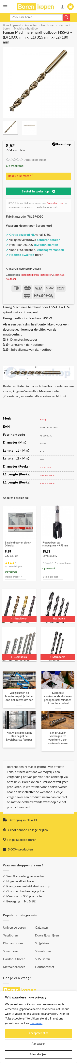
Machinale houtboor (26, 28)
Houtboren (47, 25)
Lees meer (36, 1023)
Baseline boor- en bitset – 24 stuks (18, 544)
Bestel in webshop (35, 191)
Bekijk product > (13, 577)
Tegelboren (10, 935)
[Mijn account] (62, 6)
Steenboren (43, 951)
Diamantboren (13, 943)
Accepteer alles (38, 1033)
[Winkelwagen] (70, 6)
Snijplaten (42, 943)
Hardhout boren (30, 275)
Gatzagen (41, 927)
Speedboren (11, 951)
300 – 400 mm (47, 475)
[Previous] (9, 82)
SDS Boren (42, 959)
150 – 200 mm (47, 483)
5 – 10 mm (45, 467)
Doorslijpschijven (47, 935)
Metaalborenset (14, 967)
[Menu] (5, 6)
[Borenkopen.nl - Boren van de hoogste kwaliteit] (37, 6)
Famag (43, 419)
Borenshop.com (55, 203)
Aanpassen (39, 1044)
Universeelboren (14, 927)
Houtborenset (44, 967)
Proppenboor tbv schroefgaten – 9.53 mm (55, 544)
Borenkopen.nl (12, 25)
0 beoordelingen (35, 159)
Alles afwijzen (38, 1054)
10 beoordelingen (13, 567)
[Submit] (66, 17)
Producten (30, 25)
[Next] (67, 82)
